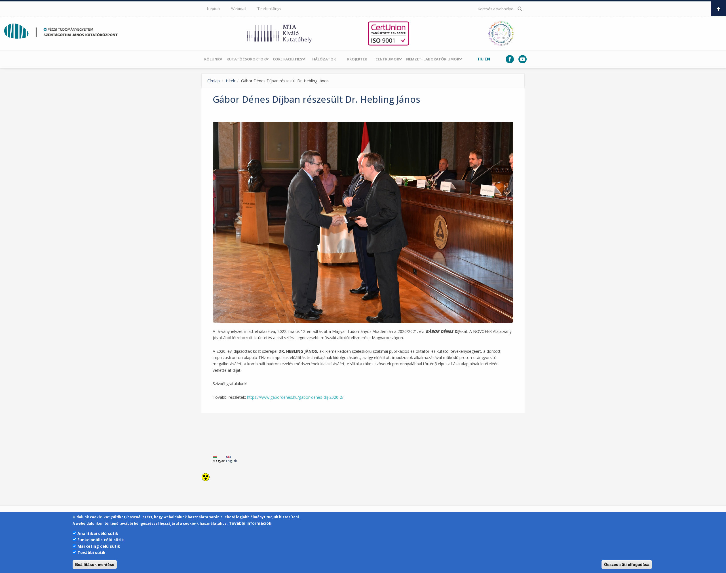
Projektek (357, 59)
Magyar (219, 461)
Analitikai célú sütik (97, 533)
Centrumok (387, 59)
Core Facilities (287, 59)
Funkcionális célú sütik (100, 539)
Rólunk (212, 59)
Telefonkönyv (269, 8)
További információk (250, 523)
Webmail (238, 8)
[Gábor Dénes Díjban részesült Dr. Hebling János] (363, 222)
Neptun (213, 8)
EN (487, 59)
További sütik (91, 552)
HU (481, 59)
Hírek (230, 80)
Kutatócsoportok (246, 59)
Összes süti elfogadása (626, 564)
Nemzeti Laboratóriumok (432, 59)
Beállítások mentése (94, 564)
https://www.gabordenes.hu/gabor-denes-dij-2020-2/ (296, 397)
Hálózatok (324, 59)
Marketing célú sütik (98, 546)
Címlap (213, 80)
